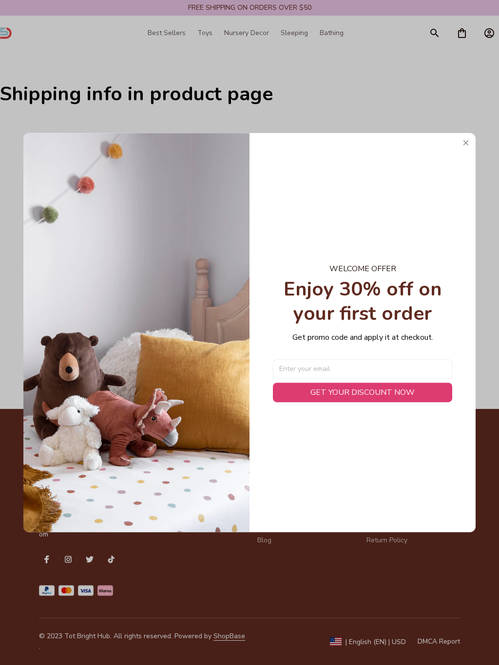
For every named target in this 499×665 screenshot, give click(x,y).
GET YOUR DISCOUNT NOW (362, 392)
